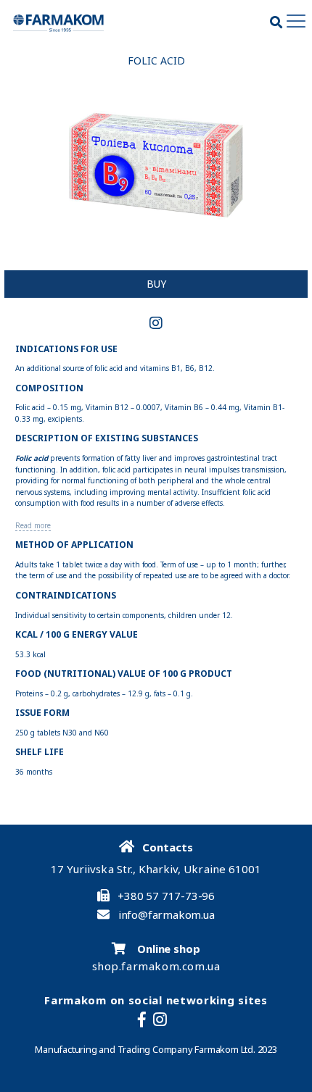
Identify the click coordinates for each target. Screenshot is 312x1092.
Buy (156, 284)
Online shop (167, 948)
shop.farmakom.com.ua (156, 966)
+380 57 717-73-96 (166, 896)
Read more (33, 525)
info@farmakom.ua (166, 915)
